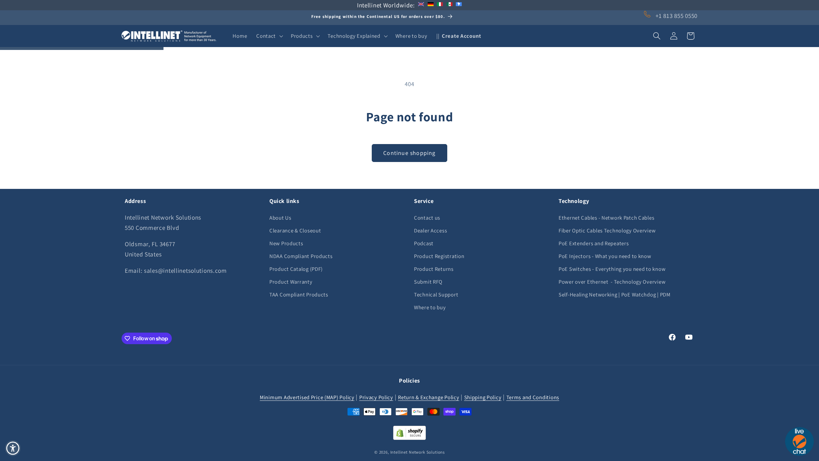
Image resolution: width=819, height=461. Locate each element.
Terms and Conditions (532, 397)
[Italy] (440, 5)
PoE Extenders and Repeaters (594, 243)
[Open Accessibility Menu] (13, 448)
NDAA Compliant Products (301, 256)
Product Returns (434, 268)
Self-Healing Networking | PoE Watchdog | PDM (615, 294)
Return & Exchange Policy (428, 397)
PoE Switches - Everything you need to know (612, 268)
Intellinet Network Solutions (417, 452)
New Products (286, 243)
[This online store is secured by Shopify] (409, 437)
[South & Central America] (459, 5)
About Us (280, 217)
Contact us (427, 217)
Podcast (423, 243)
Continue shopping (409, 153)
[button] (269, 36)
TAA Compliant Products (298, 294)
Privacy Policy (376, 397)
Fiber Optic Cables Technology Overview (607, 230)
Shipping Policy (483, 397)
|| (458, 35)
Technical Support (436, 294)
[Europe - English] (421, 5)
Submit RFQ (428, 281)
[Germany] (430, 5)
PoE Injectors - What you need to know (605, 256)
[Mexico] (449, 5)
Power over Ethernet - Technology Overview (612, 281)
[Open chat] (799, 441)
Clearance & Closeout (295, 230)
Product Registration (439, 256)
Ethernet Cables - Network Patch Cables (606, 217)
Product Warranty (291, 281)
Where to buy (430, 307)
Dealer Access (430, 230)
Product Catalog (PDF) (296, 268)
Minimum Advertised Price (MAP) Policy (307, 397)
